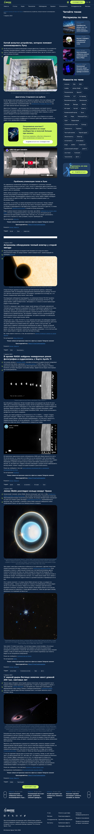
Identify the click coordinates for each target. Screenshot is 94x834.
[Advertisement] (30, 30)
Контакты (50, 822)
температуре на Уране (24, 656)
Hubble (11, 782)
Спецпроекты (63, 6)
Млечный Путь (82, 116)
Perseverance (68, 92)
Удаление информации (65, 819)
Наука (22, 6)
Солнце (83, 124)
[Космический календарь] (68, 2)
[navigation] (87, 2)
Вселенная (83, 100)
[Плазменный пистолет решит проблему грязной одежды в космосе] (69, 69)
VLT (74, 96)
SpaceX (79, 92)
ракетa (84, 148)
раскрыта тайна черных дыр (34, 767)
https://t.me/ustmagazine (36, 343)
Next (88, 794)
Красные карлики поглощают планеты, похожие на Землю (73, 795)
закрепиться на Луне (18, 208)
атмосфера (79, 140)
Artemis (66, 84)
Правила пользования (82, 818)
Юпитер (12, 254)
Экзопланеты (20, 350)
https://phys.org (18, 338)
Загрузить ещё (30, 786)
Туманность (68, 128)
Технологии (31, 6)
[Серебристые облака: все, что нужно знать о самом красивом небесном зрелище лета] (69, 27)
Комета (83, 108)
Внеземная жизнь (70, 100)
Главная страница (8, 11)
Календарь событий (64, 826)
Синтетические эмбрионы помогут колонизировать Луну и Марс (82, 55)
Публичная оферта (64, 822)
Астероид (82, 96)
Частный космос (69, 132)
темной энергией (18, 686)
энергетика (26, 231)
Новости (6, 6)
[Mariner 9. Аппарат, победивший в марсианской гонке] (69, 41)
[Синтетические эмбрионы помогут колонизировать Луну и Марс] (69, 55)
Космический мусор (70, 112)
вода (66, 144)
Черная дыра (20, 782)
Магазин (87, 6)
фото (42, 671)
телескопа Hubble (47, 688)
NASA (18, 484)
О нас (49, 813)
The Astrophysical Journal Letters (32, 770)
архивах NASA (21, 362)
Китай (11, 231)
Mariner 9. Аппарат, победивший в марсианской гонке (82, 41)
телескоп (77, 152)
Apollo (11, 484)
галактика (82, 144)
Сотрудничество (76, 6)
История (36, 484)
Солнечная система (25, 671)
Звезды (75, 104)
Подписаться (80, 172)
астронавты (27, 484)
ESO (80, 84)
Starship (67, 96)
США (66, 120)
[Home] (7, 2)
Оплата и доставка (64, 813)
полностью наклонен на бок (41, 568)
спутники (67, 152)
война (73, 144)
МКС (65, 116)
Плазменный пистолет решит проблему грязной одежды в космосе (82, 69)
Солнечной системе (10, 751)
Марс (72, 116)
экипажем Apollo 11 (30, 364)
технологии (68, 157)
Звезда (66, 104)
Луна (18, 231)
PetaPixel (16, 472)
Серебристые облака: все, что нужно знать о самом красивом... (82, 28)
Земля (84, 104)
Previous (5, 794)
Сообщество (78, 2)
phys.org (15, 219)
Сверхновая (75, 120)
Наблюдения (43, 6)
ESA (74, 84)
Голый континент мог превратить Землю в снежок (54, 795)
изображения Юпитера (34, 499)
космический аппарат (71, 148)
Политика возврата (64, 816)
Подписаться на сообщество (38, 141)
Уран (36, 671)
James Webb (13, 671)
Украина (52, 6)
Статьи (15, 6)
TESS (11, 350)
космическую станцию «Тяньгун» (41, 103)
